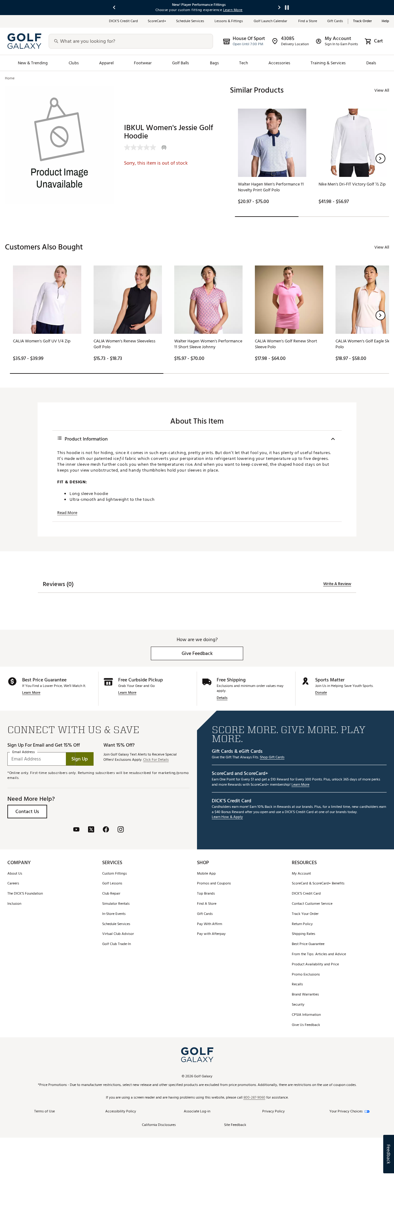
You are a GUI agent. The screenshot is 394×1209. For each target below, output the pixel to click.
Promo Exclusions (306, 974)
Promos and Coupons (214, 883)
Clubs (74, 62)
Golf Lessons (112, 883)
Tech (243, 62)
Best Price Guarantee (308, 944)
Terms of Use (44, 1111)
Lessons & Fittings (229, 21)
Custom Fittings (114, 873)
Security (298, 1005)
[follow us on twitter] (91, 830)
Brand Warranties (305, 994)
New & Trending (33, 62)
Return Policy (302, 924)
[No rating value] (143, 147)
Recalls (297, 984)
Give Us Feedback (306, 1025)
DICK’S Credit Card (123, 21)
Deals (371, 62)
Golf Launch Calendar (271, 21)
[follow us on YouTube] (76, 830)
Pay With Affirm (209, 924)
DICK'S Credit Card (306, 893)
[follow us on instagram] (120, 830)
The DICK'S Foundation (25, 893)
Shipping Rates (303, 934)
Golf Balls (180, 62)
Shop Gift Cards (272, 757)
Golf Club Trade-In (116, 944)
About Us (14, 873)
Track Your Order (305, 914)
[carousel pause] (287, 7)
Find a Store (307, 21)
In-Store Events (114, 914)
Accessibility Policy (120, 1111)
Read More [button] (67, 513)
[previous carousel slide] (114, 7)
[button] (380, 158)
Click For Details (156, 760)
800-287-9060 (254, 1097)
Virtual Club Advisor (118, 934)
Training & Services (328, 62)
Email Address (23, 752)
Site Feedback (235, 1125)
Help (385, 21)
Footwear (143, 62)
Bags (214, 62)
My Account (301, 873)
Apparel (106, 62)
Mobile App (206, 873)
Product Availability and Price (315, 964)
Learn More (31, 693)
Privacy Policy (273, 1111)
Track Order (362, 21)
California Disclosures (159, 1125)
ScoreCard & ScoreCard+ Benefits (318, 883)
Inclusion (14, 904)
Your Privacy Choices (346, 1111)
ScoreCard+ (157, 21)
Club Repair (111, 893)
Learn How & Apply (227, 817)
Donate (321, 693)
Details (222, 698)
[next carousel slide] (279, 7)
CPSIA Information (306, 1015)
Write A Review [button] (337, 584)
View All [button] (381, 90)
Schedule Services (190, 21)
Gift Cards (335, 21)
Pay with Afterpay (211, 934)
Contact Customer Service (312, 904)
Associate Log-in (197, 1111)
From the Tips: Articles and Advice (319, 954)
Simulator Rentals (116, 904)
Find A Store (206, 904)
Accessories (279, 62)
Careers (13, 883)
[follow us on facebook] (106, 830)
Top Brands (206, 893)
